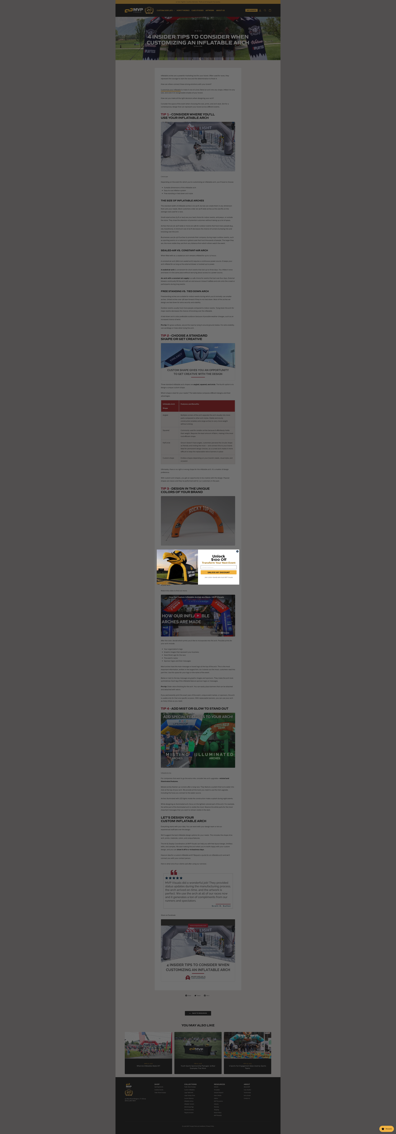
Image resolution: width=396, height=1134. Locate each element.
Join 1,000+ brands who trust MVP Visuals (218, 577)
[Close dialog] (237, 551)
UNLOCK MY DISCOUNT (219, 572)
